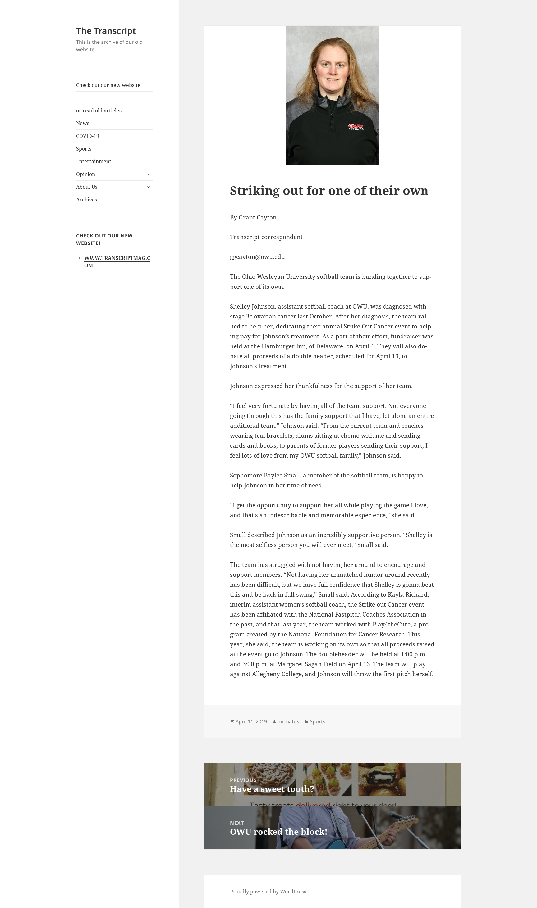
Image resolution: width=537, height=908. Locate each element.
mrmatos (288, 721)
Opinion (85, 174)
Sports (83, 148)
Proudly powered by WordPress (268, 891)
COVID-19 (87, 136)
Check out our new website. (109, 85)
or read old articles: (99, 110)
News (82, 123)
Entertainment (93, 161)
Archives (86, 199)
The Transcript (106, 30)
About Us (86, 186)
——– (82, 97)
